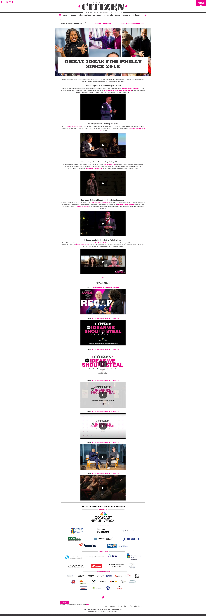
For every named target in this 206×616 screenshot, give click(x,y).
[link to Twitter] (7, 2)
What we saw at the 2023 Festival (105, 318)
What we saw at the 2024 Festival (105, 287)
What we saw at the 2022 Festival (105, 349)
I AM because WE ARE (82, 206)
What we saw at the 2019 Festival (105, 442)
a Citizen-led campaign (82, 244)
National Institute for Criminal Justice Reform (118, 90)
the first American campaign (93, 168)
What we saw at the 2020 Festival (105, 411)
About (105, 606)
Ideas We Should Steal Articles (132, 23)
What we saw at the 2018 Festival (105, 473)
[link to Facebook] (1, 2)
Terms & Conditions (135, 606)
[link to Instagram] (4, 2)
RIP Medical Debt (100, 243)
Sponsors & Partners (103, 23)
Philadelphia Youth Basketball (126, 204)
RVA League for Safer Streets (101, 202)
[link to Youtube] (10, 2)
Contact (112, 606)
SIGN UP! (64, 602)
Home (60, 19)
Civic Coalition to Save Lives (130, 88)
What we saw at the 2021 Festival (105, 380)
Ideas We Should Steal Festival (74, 23)
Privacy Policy (122, 606)
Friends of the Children (74, 126)
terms (87, 604)
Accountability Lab (109, 164)
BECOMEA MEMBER (200, 3)
